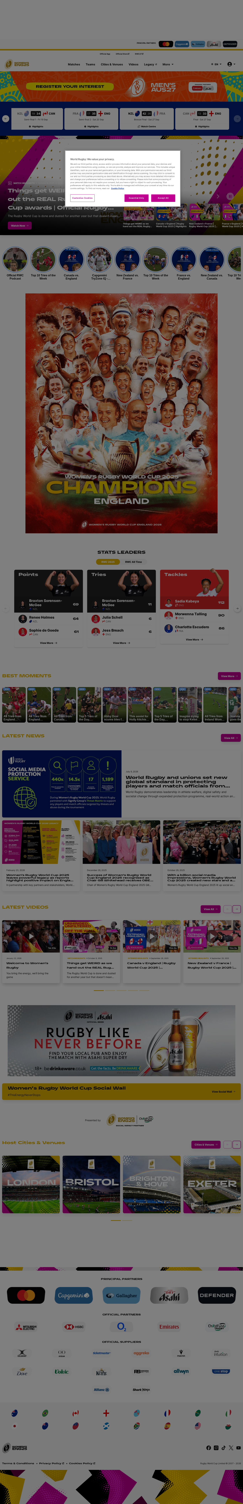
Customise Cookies (82, 198)
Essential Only (136, 198)
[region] (123, 178)
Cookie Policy (117, 188)
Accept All (163, 198)
